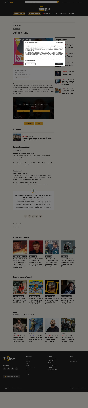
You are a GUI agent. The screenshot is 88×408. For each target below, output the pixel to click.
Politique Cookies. (59, 54)
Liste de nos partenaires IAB (30, 60)
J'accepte (59, 63)
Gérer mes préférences (30, 63)
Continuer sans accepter (60, 42)
